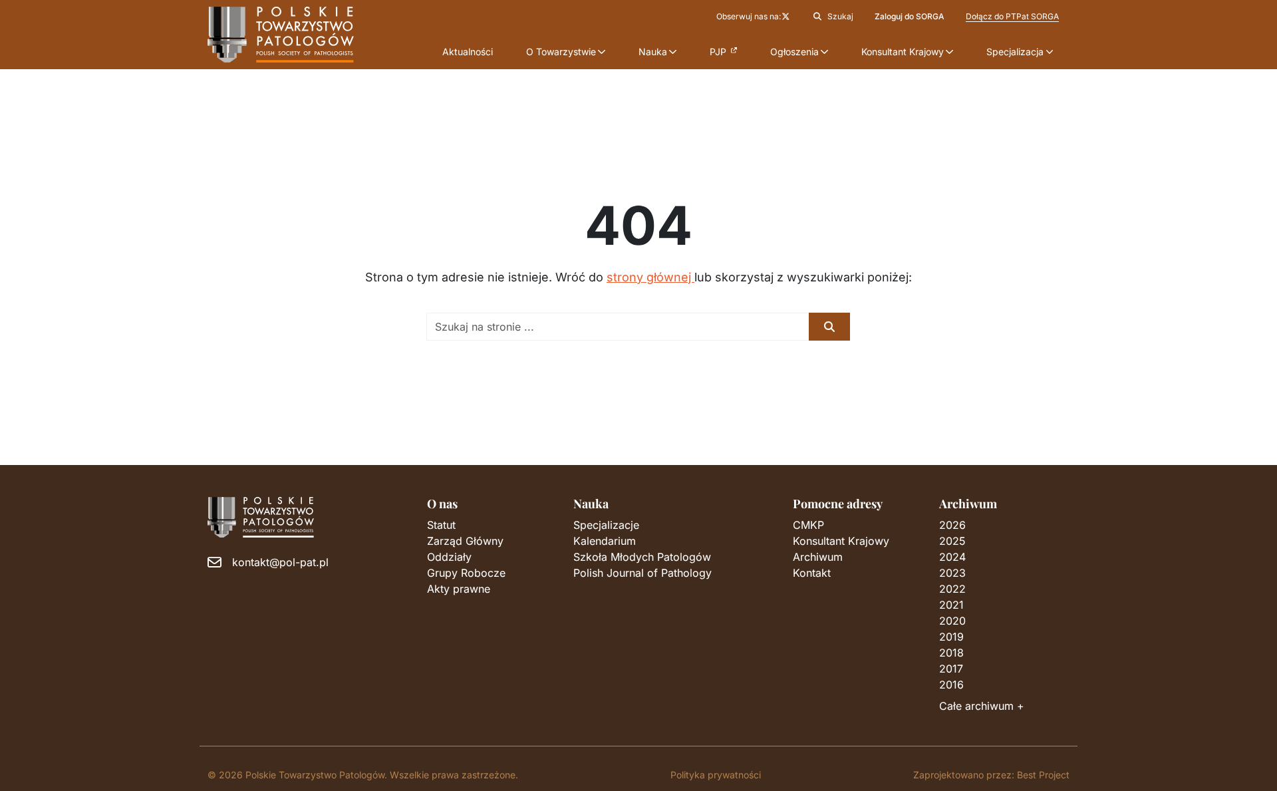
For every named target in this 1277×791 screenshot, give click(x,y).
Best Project (1043, 774)
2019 (951, 636)
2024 (952, 556)
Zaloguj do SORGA (909, 16)
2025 (952, 541)
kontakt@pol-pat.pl (280, 562)
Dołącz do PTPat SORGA (1012, 16)
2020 (952, 620)
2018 (951, 652)
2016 (951, 684)
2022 (952, 588)
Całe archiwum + (981, 705)
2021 (951, 604)
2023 (952, 572)
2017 (951, 668)
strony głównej (650, 277)
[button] (565, 51)
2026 (952, 525)
